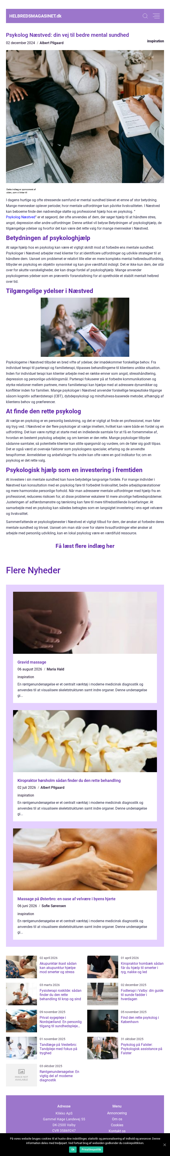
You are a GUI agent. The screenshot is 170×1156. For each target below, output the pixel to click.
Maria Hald (55, 669)
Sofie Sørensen (54, 906)
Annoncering (117, 1113)
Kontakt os (117, 1131)
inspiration (155, 41)
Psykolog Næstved (20, 217)
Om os (117, 1119)
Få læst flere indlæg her (85, 546)
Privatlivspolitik (91, 1149)
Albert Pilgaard (52, 43)
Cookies (117, 1125)
